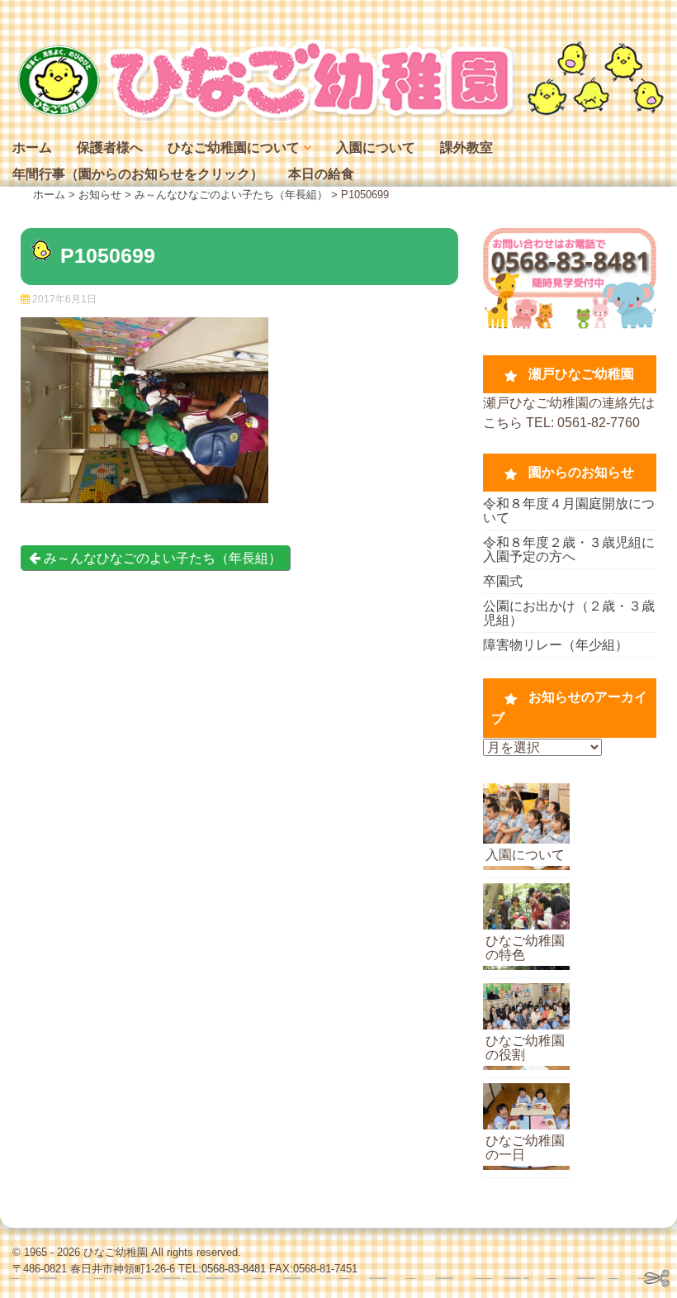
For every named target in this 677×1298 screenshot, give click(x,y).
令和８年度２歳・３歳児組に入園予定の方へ (569, 549)
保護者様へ (110, 147)
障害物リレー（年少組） (555, 645)
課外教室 (466, 147)
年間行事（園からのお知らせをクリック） (137, 174)
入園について (375, 147)
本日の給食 (321, 174)
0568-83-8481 (233, 1268)
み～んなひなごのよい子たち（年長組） (161, 558)
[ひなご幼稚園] (338, 117)
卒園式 (503, 581)
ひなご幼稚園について (234, 147)
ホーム (32, 147)
